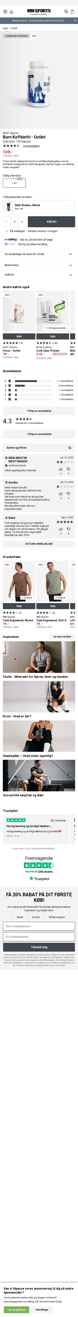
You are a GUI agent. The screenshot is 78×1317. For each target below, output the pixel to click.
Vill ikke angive (57, 917)
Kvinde (36, 917)
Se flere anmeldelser (39, 544)
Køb (19, 336)
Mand (20, 917)
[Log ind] (11, 12)
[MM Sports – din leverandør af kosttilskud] (39, 11)
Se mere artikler (62, 636)
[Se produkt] (10, 342)
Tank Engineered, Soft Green (54, 620)
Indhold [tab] (9, 274)
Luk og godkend (16, 1309)
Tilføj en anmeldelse (39, 434)
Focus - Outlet (11, 350)
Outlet (14, 28)
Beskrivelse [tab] (12, 265)
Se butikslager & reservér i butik (24, 254)
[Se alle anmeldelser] (10, 145)
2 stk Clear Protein (47, 350)
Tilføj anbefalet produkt (17, 197)
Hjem (5, 28)
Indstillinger (41, 1309)
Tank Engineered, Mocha (18, 620)
